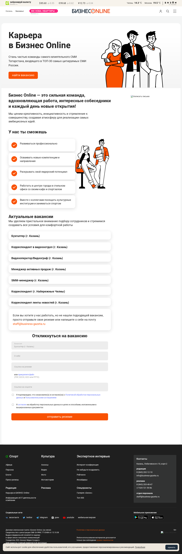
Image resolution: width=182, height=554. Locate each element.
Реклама (46, 488)
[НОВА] (43, 12)
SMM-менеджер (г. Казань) (29, 280)
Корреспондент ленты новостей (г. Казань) (40, 302)
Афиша (9, 465)
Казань (9, 11)
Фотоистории (47, 480)
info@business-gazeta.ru (147, 475)
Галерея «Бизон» (84, 493)
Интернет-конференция (88, 465)
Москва (148, 3)
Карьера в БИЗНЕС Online (17, 493)
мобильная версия (87, 517)
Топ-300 (80, 498)
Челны (130, 3)
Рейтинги (81, 475)
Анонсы (44, 465)
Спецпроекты (84, 488)
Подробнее (140, 547)
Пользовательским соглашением (40, 397)
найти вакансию (23, 75)
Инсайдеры (82, 480)
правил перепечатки (105, 540)
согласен (22, 404)
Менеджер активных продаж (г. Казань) (38, 269)
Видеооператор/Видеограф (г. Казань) (37, 258)
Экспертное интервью (93, 456)
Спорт (13, 456)
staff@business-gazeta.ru (29, 324)
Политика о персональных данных (90, 530)
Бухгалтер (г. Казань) (25, 236)
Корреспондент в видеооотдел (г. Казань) (39, 247)
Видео (44, 470)
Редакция (11, 488)
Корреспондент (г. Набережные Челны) (38, 291)
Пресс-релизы (12, 480)
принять (171, 547)
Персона (10, 470)
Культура (48, 456)
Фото (43, 475)
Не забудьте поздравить (88, 470)
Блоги (8, 475)
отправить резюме (59, 416)
